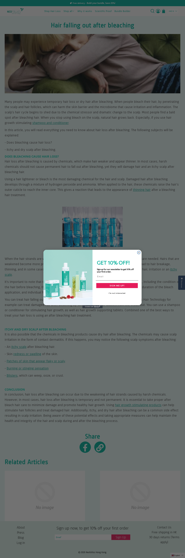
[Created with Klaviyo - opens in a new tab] (92, 306)
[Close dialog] (138, 252)
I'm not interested (117, 293)
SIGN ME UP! (117, 285)
